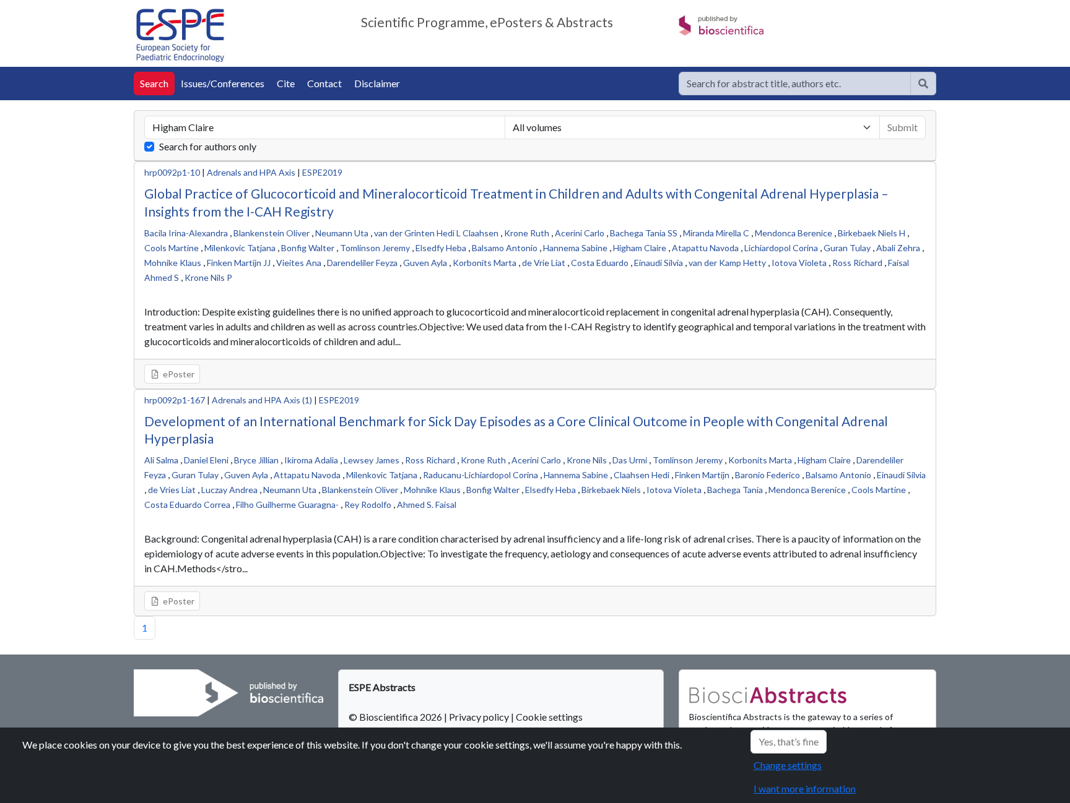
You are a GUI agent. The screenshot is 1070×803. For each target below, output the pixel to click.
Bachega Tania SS (643, 233)
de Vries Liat (172, 489)
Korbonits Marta (484, 262)
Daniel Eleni (206, 460)
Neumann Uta (341, 233)
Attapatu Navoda (307, 475)
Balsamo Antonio (504, 248)
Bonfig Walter (307, 248)
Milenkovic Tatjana (240, 248)
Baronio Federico (767, 475)
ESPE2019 (322, 172)
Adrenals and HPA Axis (251, 172)
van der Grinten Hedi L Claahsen (436, 233)
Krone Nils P (208, 277)
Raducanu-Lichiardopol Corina (480, 475)
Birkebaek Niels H (871, 233)
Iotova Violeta (799, 262)
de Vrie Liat (543, 262)
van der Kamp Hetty (727, 262)
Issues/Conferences (222, 83)
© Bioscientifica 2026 (396, 717)
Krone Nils (587, 460)
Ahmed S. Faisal (426, 504)
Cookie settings (549, 717)
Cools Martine (171, 248)
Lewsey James (371, 460)
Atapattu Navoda (705, 248)
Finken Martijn (702, 475)
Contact (324, 83)
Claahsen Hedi (641, 475)
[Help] (923, 83)
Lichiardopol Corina (781, 248)
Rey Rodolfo (367, 504)
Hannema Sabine (575, 248)
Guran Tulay (847, 248)
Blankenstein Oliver (271, 233)
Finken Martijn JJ (239, 262)
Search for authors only (207, 146)
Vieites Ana (298, 262)
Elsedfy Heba (440, 248)
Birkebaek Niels (611, 489)
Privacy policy (479, 717)
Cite (286, 83)
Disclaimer (377, 83)
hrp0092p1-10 (172, 172)
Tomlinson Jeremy (375, 248)
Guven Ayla (425, 262)
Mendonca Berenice (793, 233)
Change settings (788, 765)
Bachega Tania (735, 489)
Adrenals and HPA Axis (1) (262, 400)
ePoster (177, 374)
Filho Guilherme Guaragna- (287, 504)
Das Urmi (629, 460)
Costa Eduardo (600, 262)
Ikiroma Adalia (311, 460)
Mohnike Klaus (172, 262)
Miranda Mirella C (716, 233)
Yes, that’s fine (789, 741)
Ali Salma (161, 460)
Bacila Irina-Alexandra (186, 233)
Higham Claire (639, 248)
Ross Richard (857, 262)
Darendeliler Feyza (362, 262)
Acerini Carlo (579, 233)
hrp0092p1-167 (174, 400)
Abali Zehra (898, 248)
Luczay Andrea (229, 489)
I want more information (805, 788)
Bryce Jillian (256, 460)
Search (154, 83)
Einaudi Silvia (658, 262)
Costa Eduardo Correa (187, 504)
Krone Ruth (526, 233)
